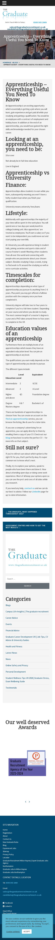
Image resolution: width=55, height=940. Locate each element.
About (5, 836)
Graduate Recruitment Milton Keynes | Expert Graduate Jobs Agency (25, 861)
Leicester (6, 857)
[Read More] (27, 555)
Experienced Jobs (9, 848)
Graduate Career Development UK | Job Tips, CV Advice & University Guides (27, 638)
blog (8, 437)
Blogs (15, 62)
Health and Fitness (14, 646)
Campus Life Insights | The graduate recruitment (27, 611)
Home (5, 830)
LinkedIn (36, 491)
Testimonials (11, 687)
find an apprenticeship (17, 418)
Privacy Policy (8, 854)
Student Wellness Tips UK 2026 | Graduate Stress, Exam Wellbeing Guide (27, 680)
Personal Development (16, 671)
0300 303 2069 (40, 22)
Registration (7, 833)
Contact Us (7, 839)
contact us (29, 488)
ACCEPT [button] (27, 931)
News (8, 659)
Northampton (8, 866)
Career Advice (12, 618)
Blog (4, 845)
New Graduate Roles (10, 842)
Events (9, 624)
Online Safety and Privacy (17, 665)
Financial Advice (12, 630)
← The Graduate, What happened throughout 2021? (21, 512)
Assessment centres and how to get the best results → (25, 526)
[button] (4, 2)
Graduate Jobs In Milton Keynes (15, 869)
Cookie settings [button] (13, 931)
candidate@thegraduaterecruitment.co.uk (27, 29)
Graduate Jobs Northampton (14, 872)
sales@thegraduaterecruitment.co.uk (27, 27)
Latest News (11, 652)
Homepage (7, 62)
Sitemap (6, 851)
